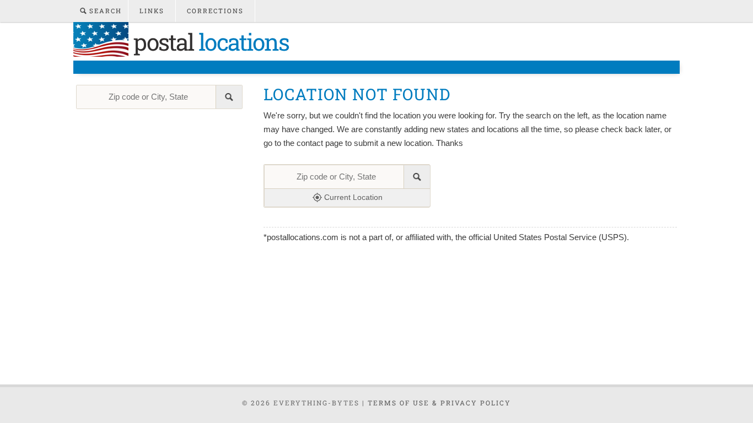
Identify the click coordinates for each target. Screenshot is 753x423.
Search (104, 11)
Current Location (352, 197)
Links (151, 11)
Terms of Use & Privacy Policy (439, 402)
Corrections (215, 11)
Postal (208, 41)
